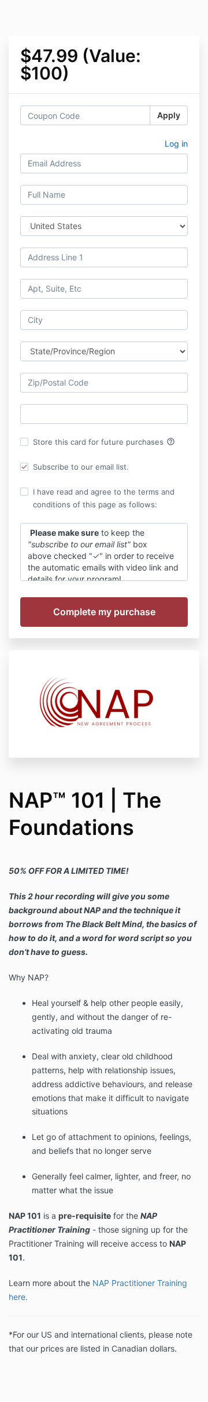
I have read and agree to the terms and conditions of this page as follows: (103, 498)
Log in (176, 143)
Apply (168, 115)
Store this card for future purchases (104, 441)
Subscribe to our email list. (81, 466)
